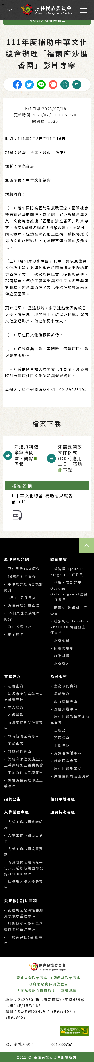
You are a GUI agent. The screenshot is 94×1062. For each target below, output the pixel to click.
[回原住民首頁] (46, 9)
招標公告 (12, 799)
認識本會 (58, 559)
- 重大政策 (14, 707)
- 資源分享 (60, 737)
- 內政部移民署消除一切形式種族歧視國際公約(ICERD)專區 (23, 868)
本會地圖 (69, 990)
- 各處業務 (14, 714)
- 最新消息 (60, 693)
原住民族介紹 (16, 559)
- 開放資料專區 (17, 751)
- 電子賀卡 (14, 634)
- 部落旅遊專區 (64, 709)
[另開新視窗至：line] (41, 84)
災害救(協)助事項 (20, 900)
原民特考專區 (62, 812)
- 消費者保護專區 (66, 753)
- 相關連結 (60, 745)
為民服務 (58, 676)
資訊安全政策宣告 (32, 977)
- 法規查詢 (14, 686)
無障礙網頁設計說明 (38, 990)
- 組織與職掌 (62, 648)
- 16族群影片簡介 (20, 576)
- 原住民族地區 (17, 626)
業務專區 (12, 676)
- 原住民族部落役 (66, 768)
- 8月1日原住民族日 (22, 597)
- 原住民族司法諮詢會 (69, 776)
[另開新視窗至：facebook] (17, 84)
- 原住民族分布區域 (21, 605)
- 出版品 (58, 730)
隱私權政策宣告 (67, 977)
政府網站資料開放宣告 (48, 983)
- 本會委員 (60, 640)
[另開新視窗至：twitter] (29, 84)
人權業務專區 (16, 812)
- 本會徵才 (60, 663)
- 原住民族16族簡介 (22, 568)
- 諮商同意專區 (64, 760)
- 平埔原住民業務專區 (23, 772)
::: (4, 4)
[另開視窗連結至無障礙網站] (74, 1031)
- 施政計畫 (60, 655)
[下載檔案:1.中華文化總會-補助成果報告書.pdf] (17, 514)
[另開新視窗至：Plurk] (52, 84)
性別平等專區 (62, 799)
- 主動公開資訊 (64, 686)
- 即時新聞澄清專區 (21, 735)
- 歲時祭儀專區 (64, 701)
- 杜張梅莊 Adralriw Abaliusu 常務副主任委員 (69, 626)
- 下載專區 (14, 743)
